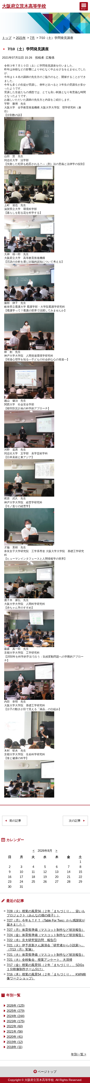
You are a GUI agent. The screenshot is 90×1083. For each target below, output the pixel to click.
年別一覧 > (78, 1054)
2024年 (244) (15, 1016)
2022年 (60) (15, 1026)
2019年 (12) (15, 1042)
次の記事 (75, 820)
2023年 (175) (15, 1021)
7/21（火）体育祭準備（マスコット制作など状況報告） (46, 954)
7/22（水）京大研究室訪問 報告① (32, 940)
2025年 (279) (15, 1010)
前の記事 (15, 820)
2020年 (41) (15, 1036)
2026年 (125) (15, 1005)
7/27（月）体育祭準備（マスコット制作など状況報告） (46, 929)
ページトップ (47, 1071)
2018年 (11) (14, 1047)
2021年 (21, 38)
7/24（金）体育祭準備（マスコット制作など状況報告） (46, 935)
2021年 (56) (15, 1031)
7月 (32, 38)
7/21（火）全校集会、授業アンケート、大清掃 (39, 959)
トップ (7, 38)
